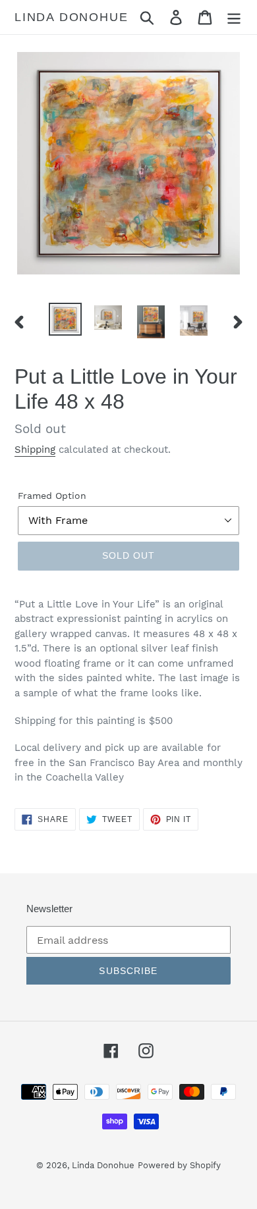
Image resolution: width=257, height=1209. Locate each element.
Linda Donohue (71, 17)
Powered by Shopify (179, 1165)
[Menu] (233, 17)
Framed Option (52, 495)
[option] (65, 319)
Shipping (34, 449)
